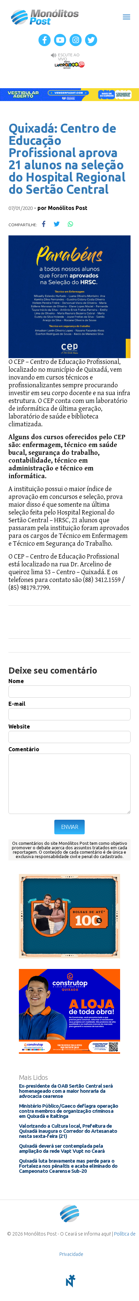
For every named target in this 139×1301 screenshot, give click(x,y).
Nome (16, 681)
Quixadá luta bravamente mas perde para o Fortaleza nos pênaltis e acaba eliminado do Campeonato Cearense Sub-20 (68, 1166)
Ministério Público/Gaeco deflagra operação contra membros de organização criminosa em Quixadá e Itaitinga (68, 1111)
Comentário (23, 749)
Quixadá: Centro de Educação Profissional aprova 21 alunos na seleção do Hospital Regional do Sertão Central (66, 158)
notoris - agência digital (69, 1281)
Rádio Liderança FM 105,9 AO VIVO (69, 64)
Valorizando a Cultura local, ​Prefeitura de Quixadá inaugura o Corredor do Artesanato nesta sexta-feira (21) (68, 1131)
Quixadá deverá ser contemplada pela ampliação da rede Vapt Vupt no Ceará (62, 1148)
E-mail (16, 704)
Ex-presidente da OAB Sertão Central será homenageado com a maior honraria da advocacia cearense (66, 1091)
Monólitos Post (45, 17)
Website (19, 726)
